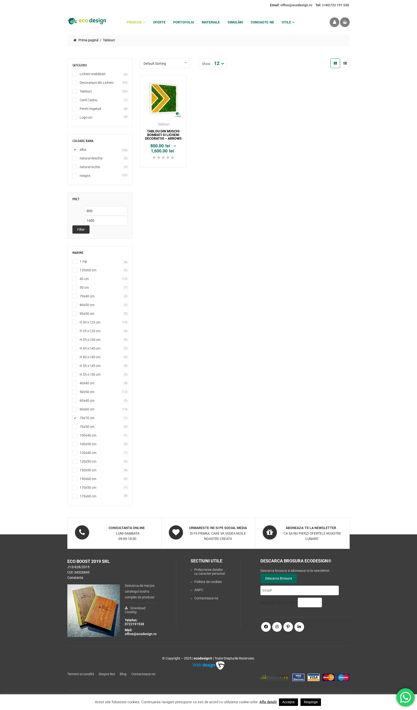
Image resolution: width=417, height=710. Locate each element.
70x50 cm (87, 427)
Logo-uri (86, 117)
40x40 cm (87, 383)
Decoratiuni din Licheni (96, 83)
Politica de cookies (208, 582)
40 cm (84, 279)
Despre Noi (107, 674)
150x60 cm (88, 479)
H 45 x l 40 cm (90, 348)
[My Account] (334, 22)
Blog (123, 674)
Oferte (159, 22)
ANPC (198, 590)
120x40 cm (88, 453)
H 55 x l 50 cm (90, 374)
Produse (134, 22)
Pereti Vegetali (90, 109)
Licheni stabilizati (92, 74)
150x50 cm (88, 470)
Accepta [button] (288, 702)
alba (83, 149)
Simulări (235, 22)
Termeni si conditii (80, 674)
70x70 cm (87, 418)
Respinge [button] (311, 702)
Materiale (211, 22)
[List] (345, 63)
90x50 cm (87, 314)
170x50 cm (88, 487)
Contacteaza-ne (206, 598)
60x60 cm (87, 409)
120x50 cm (88, 461)
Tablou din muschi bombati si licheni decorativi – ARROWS (163, 135)
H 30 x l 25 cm (90, 322)
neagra (85, 176)
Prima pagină (88, 40)
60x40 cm (87, 400)
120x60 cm (88, 270)
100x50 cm (88, 444)
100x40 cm (88, 435)
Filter (81, 229)
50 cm (84, 287)
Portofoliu (183, 22)
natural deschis (91, 158)
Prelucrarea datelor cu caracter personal (209, 571)
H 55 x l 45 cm (90, 366)
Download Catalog (135, 610)
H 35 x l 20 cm (90, 331)
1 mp (83, 261)
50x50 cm (87, 392)
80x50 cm (87, 305)
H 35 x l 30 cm (90, 340)
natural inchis (90, 167)
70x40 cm (87, 296)
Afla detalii (268, 702)
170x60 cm (88, 496)
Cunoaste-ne (262, 22)
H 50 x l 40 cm (90, 357)
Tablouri (86, 91)
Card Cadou (88, 100)
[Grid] (335, 63)
